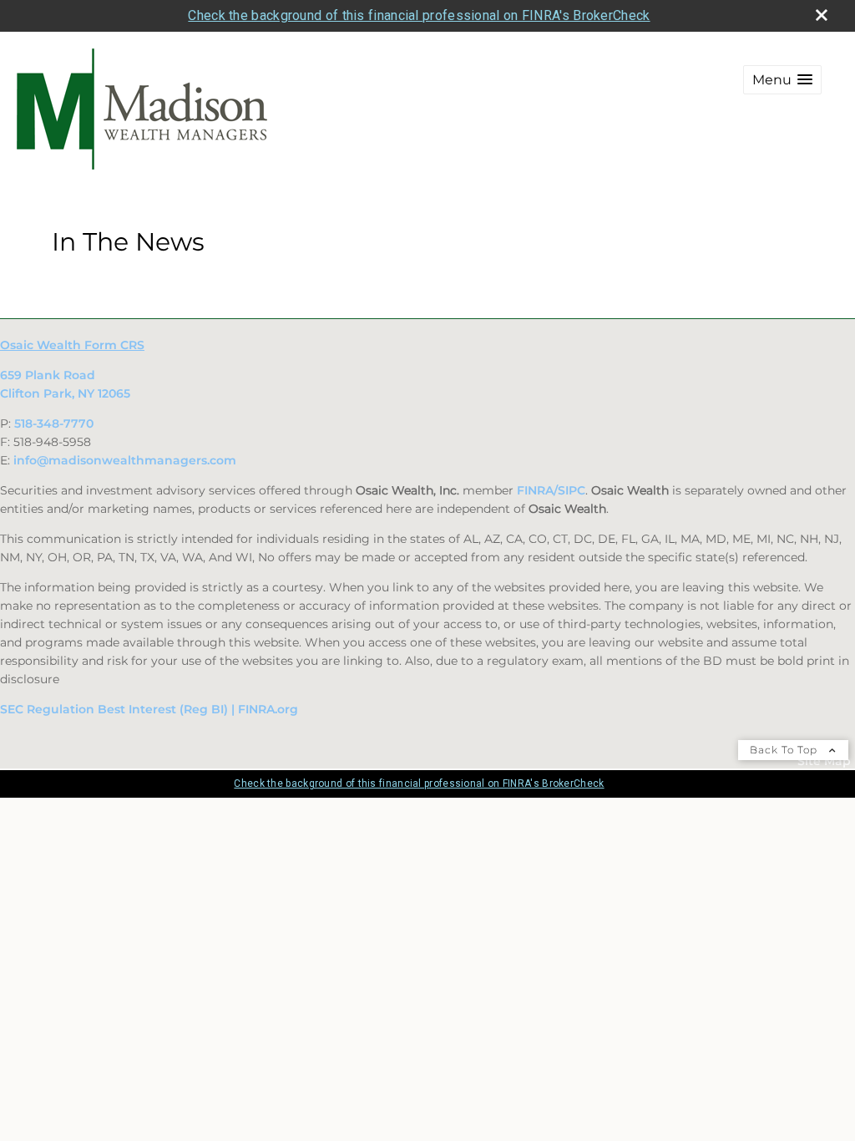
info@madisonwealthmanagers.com (124, 460)
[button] (782, 79)
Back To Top (785, 749)
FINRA (535, 490)
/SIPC (569, 490)
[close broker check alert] (821, 15)
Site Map (824, 760)
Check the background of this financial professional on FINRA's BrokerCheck (419, 15)
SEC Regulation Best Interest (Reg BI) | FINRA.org (149, 709)
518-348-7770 (54, 423)
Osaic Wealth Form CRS (72, 344)
